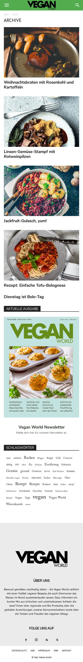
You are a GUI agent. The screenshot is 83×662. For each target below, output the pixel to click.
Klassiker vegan (13, 478)
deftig (9, 464)
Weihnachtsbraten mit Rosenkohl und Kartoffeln (39, 85)
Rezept (21, 484)
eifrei (24, 465)
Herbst (47, 471)
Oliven (9, 484)
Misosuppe (57, 478)
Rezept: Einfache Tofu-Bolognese (34, 285)
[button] (6, 5)
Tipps (27, 498)
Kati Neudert (58, 471)
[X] (57, 640)
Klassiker (71, 471)
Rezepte (34, 484)
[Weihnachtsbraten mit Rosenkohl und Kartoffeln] (41, 52)
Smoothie (37, 491)
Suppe (18, 498)
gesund (24, 471)
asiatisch (17, 458)
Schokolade (24, 491)
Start (6, 14)
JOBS (56, 650)
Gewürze (37, 471)
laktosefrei (36, 478)
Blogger (40, 458)
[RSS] (47, 640)
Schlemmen (11, 491)
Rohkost (46, 484)
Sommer (49, 491)
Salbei (63, 485)
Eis (30, 464)
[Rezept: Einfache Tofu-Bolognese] (41, 255)
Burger (50, 458)
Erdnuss (38, 465)
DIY (17, 465)
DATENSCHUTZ (19, 650)
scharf (71, 484)
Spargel (9, 498)
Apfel (8, 458)
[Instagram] (36, 640)
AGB (32, 650)
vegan (39, 497)
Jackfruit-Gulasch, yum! (25, 221)
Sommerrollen (61, 491)
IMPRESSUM (44, 650)
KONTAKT (66, 650)
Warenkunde (14, 504)
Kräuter (25, 478)
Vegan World (57, 497)
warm (27, 505)
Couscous (67, 458)
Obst (67, 478)
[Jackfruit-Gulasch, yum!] (41, 191)
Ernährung (52, 464)
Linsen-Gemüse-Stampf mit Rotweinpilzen (29, 154)
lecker (47, 478)
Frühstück (66, 465)
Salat (55, 484)
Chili (58, 458)
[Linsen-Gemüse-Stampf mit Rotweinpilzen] (41, 121)
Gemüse (12, 471)
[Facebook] (26, 640)
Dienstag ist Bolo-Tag (24, 297)
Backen (29, 458)
